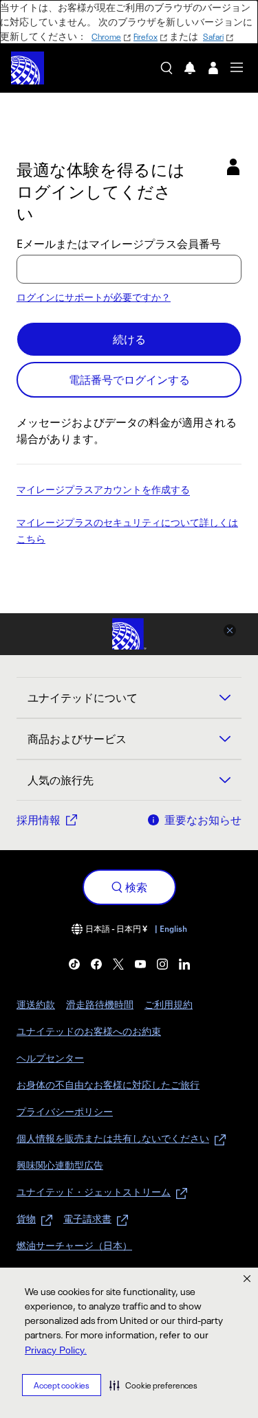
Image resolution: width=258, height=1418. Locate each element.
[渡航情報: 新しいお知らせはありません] (190, 68)
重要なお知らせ (202, 819)
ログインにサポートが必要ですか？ (94, 297)
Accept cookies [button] (61, 1385)
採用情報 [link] (39, 819)
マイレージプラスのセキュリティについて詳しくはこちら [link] (127, 531)
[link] (74, 964)
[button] (153, 1385)
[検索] (166, 68)
